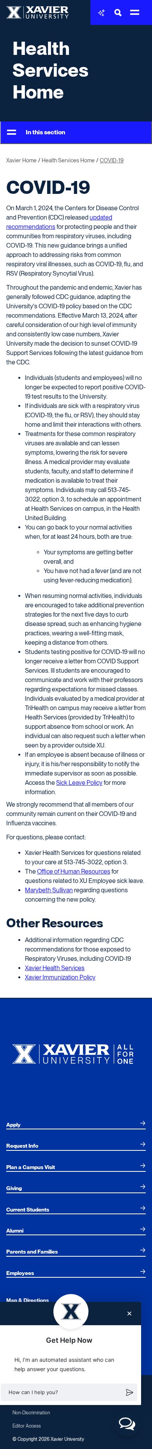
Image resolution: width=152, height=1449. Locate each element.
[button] (69, 1393)
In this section (45, 132)
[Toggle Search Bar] (118, 13)
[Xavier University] (76, 1052)
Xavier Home (21, 160)
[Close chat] (129, 1313)
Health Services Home (50, 70)
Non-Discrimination (31, 1413)
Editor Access (26, 1426)
